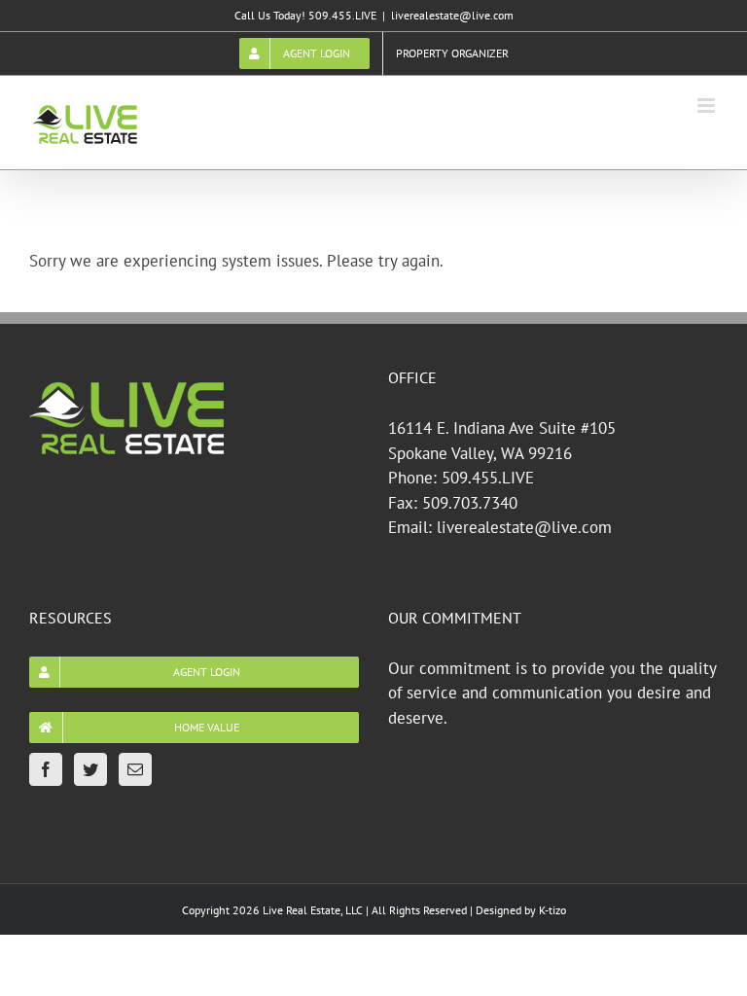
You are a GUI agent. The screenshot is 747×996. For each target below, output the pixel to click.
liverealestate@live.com (452, 15)
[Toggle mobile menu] (707, 105)
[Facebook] (45, 769)
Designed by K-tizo (521, 910)
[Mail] (135, 769)
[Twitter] (90, 769)
